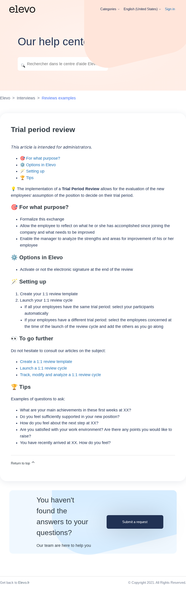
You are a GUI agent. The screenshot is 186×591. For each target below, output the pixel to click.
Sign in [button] (170, 9)
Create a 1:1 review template (46, 361)
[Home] (22, 9)
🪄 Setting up (32, 171)
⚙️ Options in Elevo (38, 165)
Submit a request (134, 522)
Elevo (5, 98)
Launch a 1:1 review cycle (43, 368)
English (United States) (141, 9)
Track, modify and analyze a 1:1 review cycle (60, 374)
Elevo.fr (23, 582)
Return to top (21, 463)
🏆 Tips (27, 177)
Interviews (26, 98)
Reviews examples (59, 98)
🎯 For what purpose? (40, 158)
